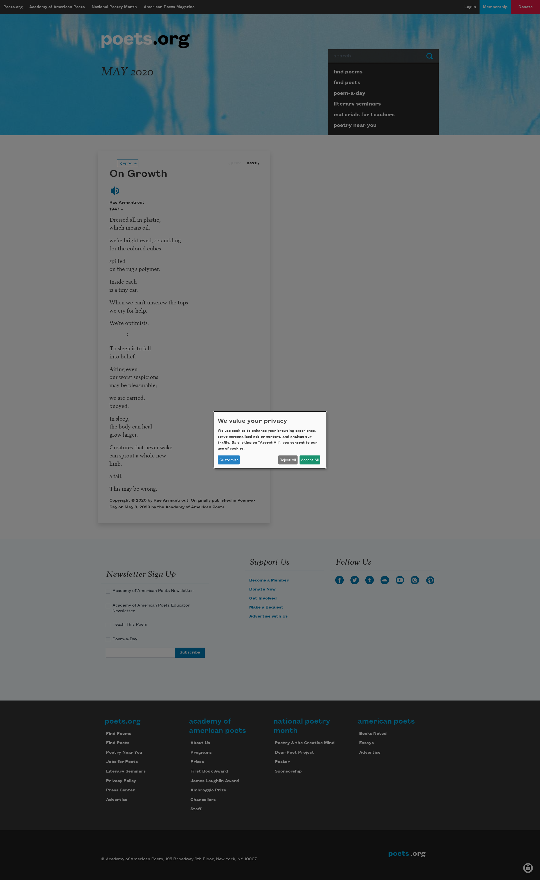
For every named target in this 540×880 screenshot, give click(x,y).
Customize (228, 460)
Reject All (288, 460)
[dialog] (270, 440)
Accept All (310, 460)
